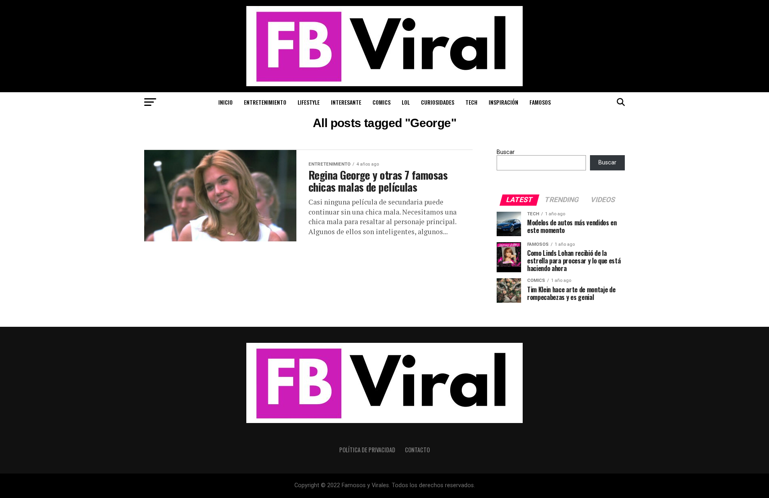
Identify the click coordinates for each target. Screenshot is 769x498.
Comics (381, 102)
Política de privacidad (367, 449)
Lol (406, 102)
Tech (471, 102)
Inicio (225, 102)
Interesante (346, 102)
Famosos (540, 102)
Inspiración (503, 102)
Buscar (506, 152)
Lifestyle (309, 102)
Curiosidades (437, 102)
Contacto (417, 449)
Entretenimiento (265, 102)
